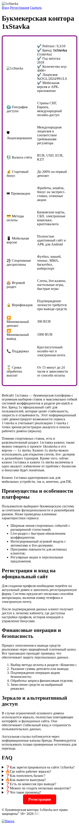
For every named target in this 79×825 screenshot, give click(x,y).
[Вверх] (8, 821)
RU (37, 814)
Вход (5, 7)
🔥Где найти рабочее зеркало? (28, 771)
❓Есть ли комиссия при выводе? (30, 784)
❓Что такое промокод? (23, 792)
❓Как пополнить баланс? (25, 775)
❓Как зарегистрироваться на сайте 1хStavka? (40, 767)
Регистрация (19, 7)
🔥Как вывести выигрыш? (25, 780)
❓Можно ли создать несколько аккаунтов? (38, 788)
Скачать (36, 7)
